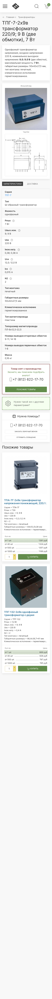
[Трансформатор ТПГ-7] (26, 109)
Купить (34, 557)
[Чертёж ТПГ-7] (26, 155)
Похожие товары (26, 389)
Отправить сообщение (26, 437)
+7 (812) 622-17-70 (28, 379)
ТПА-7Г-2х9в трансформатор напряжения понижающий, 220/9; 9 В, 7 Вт (25, 502)
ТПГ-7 (8, 195)
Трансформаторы (26, 17)
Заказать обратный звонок (26, 431)
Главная (10, 17)
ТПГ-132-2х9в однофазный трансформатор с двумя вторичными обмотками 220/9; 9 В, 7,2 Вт (24, 614)
